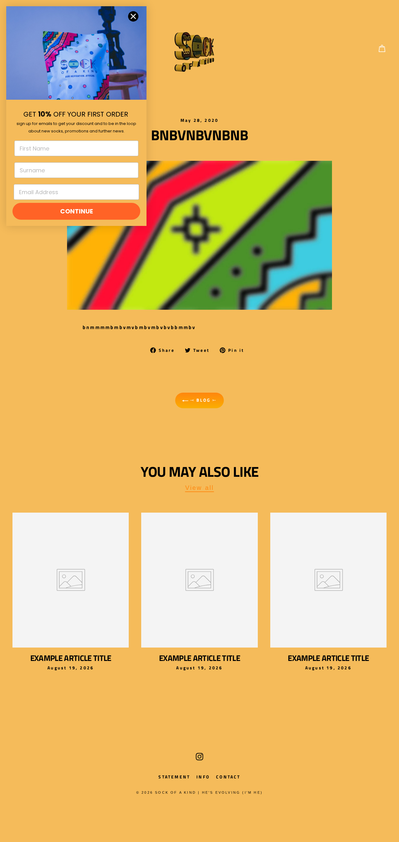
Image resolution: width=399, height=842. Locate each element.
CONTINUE (76, 211)
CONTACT (228, 776)
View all (199, 487)
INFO (203, 776)
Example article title (70, 658)
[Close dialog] (133, 16)
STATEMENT (174, 776)
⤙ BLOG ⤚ (202, 400)
